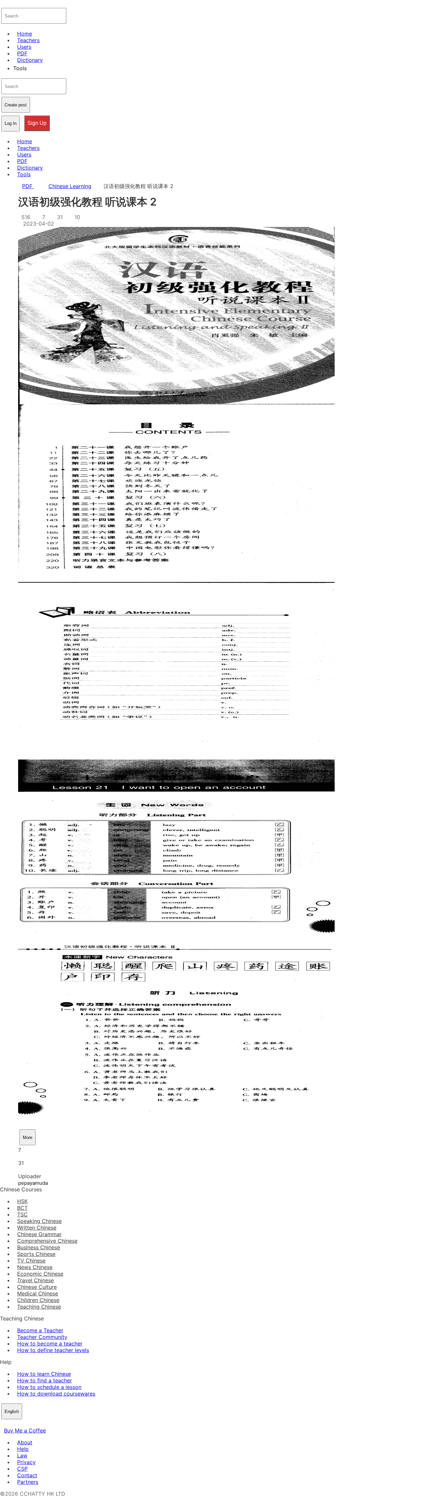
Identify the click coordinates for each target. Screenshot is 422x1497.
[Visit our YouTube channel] (27, 1424)
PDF (28, 186)
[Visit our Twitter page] (12, 1424)
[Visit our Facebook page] (4, 1424)
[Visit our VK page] (19, 1424)
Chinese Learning (69, 186)
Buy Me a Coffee (25, 1430)
